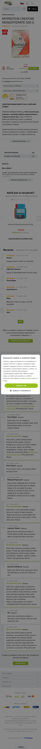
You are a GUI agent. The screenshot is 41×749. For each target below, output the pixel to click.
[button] (20, 390)
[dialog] (20, 374)
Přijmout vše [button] (21, 386)
